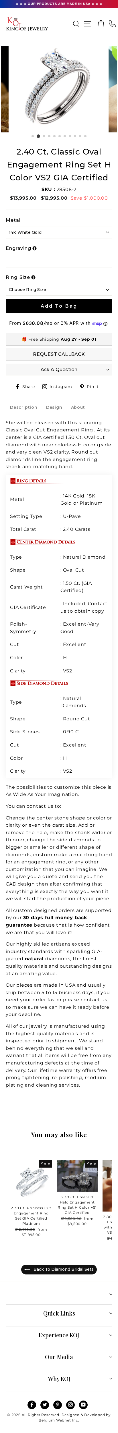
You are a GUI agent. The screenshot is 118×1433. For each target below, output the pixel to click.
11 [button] (85, 136)
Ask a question (59, 369)
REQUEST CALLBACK (59, 354)
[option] (59, 89)
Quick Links (59, 1313)
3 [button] (44, 136)
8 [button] (70, 136)
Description (24, 407)
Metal (13, 220)
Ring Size (18, 277)
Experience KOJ (59, 1335)
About (78, 407)
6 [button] (59, 136)
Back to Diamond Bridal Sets (63, 1269)
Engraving (18, 248)
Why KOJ (59, 1378)
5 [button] (54, 136)
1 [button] (33, 136)
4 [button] (49, 136)
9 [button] (75, 136)
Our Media (59, 1357)
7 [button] (65, 136)
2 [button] (38, 136)
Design (54, 407)
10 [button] (80, 136)
